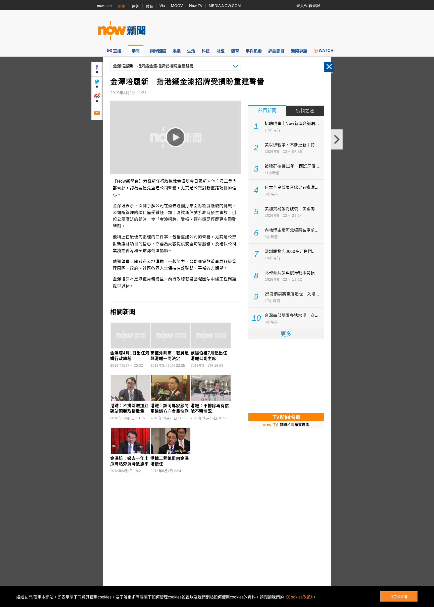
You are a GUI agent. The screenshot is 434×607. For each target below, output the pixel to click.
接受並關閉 (399, 597)
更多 (286, 334)
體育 (149, 6)
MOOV (177, 6)
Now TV (195, 6)
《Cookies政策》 (298, 597)
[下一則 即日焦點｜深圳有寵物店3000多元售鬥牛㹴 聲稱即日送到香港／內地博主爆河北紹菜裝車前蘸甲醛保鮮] (337, 139)
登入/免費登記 (308, 6)
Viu (162, 6)
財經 (135, 6)
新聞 (122, 6)
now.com (104, 6)
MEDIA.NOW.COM (225, 6)
